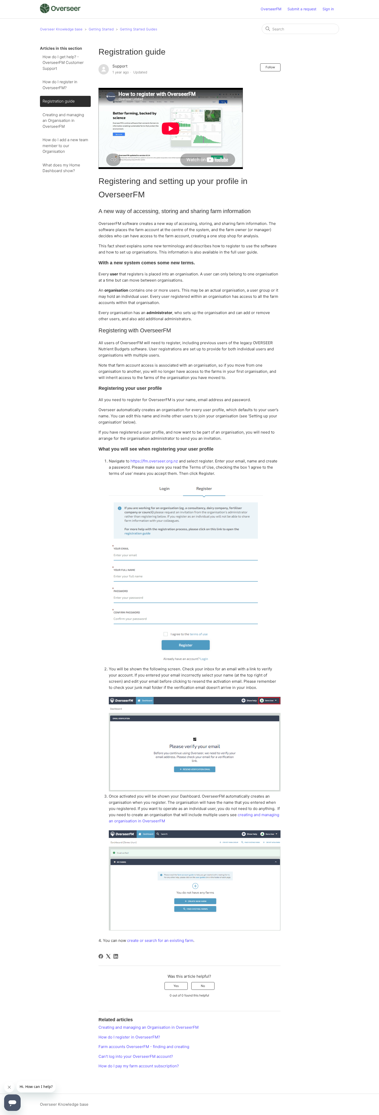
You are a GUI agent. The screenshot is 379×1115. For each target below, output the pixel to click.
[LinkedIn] (115, 956)
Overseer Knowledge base (61, 29)
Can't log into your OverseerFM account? (135, 1056)
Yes (176, 986)
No (203, 986)
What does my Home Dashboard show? (61, 168)
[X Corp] (108, 956)
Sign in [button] (328, 9)
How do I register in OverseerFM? (60, 84)
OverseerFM (271, 9)
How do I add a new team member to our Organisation (65, 145)
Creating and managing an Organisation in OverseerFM (63, 120)
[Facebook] (100, 956)
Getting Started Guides (138, 29)
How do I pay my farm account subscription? (138, 1065)
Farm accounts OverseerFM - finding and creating (143, 1046)
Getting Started (101, 29)
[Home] (60, 11)
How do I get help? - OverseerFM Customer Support (63, 62)
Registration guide (59, 101)
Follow (270, 67)
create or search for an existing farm (160, 940)
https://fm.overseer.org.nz (154, 461)
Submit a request (301, 9)
